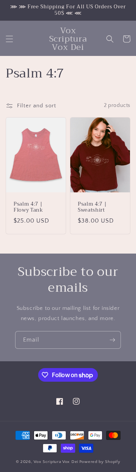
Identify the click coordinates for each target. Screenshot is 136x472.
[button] (9, 39)
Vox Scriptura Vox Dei (56, 462)
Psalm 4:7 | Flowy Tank (28, 207)
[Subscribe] (112, 340)
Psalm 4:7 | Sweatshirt (92, 207)
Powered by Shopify (100, 462)
